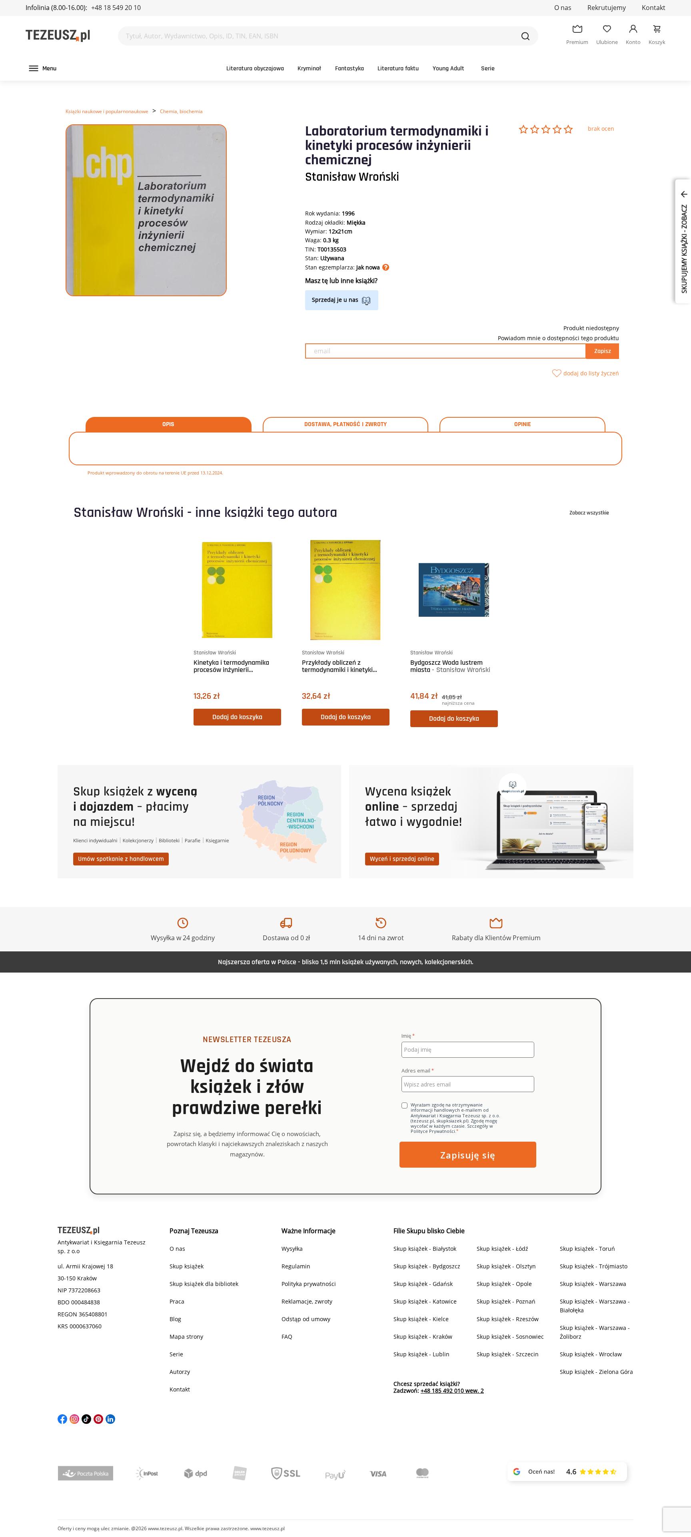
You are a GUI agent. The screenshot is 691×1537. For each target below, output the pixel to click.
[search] (525, 36)
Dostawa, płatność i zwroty (345, 425)
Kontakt (653, 7)
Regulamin (296, 1266)
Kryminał (309, 68)
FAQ (287, 1336)
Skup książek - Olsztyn (506, 1266)
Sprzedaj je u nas (335, 299)
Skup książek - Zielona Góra (596, 1372)
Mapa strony (186, 1336)
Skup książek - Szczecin (508, 1354)
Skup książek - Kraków (422, 1336)
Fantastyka (349, 68)
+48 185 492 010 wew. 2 (452, 1390)
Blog (175, 1319)
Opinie (522, 425)
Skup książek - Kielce (421, 1319)
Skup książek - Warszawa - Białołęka (595, 1306)
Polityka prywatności (309, 1284)
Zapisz (602, 351)
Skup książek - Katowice (425, 1301)
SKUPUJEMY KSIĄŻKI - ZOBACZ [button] (684, 248)
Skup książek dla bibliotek (204, 1284)
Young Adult (448, 68)
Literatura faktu (398, 68)
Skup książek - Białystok (424, 1248)
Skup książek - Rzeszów (508, 1319)
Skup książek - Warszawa (593, 1284)
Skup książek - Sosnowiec (510, 1336)
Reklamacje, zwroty (307, 1301)
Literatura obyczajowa (255, 68)
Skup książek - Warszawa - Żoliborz (595, 1332)
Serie (488, 68)
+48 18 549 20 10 (116, 7)
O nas (562, 7)
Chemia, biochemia (181, 111)
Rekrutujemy (606, 7)
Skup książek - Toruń (587, 1248)
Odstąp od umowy (306, 1319)
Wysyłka (292, 1248)
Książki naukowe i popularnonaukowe (107, 111)
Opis (168, 425)
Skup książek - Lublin (421, 1354)
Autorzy (180, 1372)
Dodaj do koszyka (237, 717)
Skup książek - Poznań (506, 1301)
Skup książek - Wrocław (591, 1354)
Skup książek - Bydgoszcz (426, 1266)
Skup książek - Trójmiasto (593, 1266)
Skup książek (187, 1266)
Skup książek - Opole (504, 1284)
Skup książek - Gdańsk (423, 1284)
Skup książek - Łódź (502, 1248)
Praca (177, 1301)
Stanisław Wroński (352, 177)
